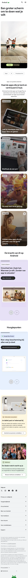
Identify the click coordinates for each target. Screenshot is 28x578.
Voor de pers (4, 520)
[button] (10, 571)
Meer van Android (6, 511)
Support (3, 530)
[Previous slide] (11, 312)
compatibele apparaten (11, 543)
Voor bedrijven (5, 515)
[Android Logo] (5, 2)
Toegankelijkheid (5, 501)
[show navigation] (25, 2)
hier (17, 564)
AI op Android (4, 506)
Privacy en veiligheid (6, 497)
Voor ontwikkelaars (6, 525)
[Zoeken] (22, 2)
